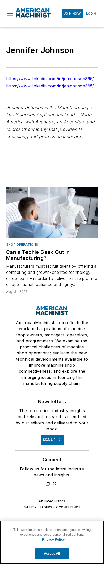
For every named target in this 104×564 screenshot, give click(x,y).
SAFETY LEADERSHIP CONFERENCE (52, 507)
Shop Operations (22, 244)
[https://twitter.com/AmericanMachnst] (54, 483)
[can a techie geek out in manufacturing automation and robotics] (52, 212)
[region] (52, 542)
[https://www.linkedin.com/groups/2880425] (47, 483)
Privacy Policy (53, 539)
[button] (10, 13)
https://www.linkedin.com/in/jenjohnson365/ (50, 78)
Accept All (52, 553)
